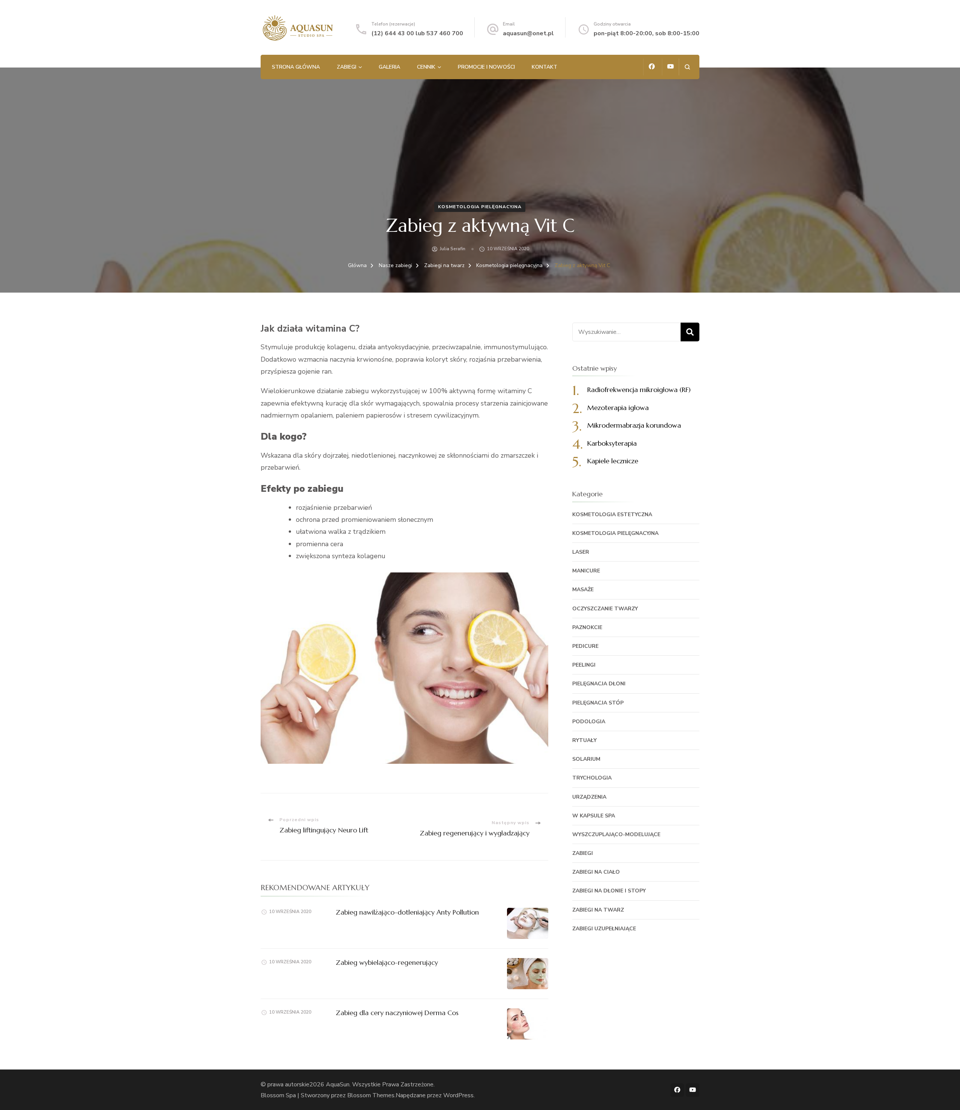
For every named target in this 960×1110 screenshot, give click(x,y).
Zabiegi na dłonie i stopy (609, 890)
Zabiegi (346, 67)
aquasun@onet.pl (528, 33)
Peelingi (584, 664)
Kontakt (544, 67)
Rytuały (584, 740)
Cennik (426, 67)
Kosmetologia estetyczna (612, 514)
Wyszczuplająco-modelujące (616, 834)
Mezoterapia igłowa (618, 407)
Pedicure (585, 646)
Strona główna (296, 67)
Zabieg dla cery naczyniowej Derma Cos (397, 1012)
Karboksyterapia (612, 443)
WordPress (458, 1095)
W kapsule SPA (593, 815)
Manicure (586, 570)
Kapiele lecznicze (612, 461)
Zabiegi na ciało (596, 872)
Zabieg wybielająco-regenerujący (387, 962)
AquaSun (338, 1084)
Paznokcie (587, 627)
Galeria (389, 67)
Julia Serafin (452, 249)
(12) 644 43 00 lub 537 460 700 (417, 33)
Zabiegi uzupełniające (604, 928)
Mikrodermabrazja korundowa (634, 425)
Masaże (583, 589)
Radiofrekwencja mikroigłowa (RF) (639, 389)
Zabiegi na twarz (598, 909)
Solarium (586, 759)
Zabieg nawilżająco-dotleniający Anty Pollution (407, 912)
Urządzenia (589, 797)
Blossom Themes (370, 1095)
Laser (580, 552)
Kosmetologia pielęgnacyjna (480, 207)
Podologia (588, 721)
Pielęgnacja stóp (598, 702)
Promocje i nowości (486, 67)
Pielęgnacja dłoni (599, 683)
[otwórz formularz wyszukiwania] (687, 67)
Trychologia (592, 777)
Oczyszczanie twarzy (605, 608)
